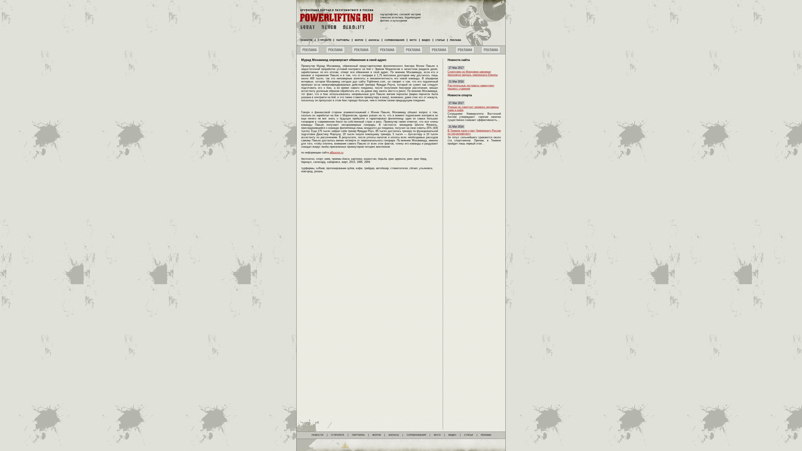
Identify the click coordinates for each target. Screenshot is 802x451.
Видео (426, 40)
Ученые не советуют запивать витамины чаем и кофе (473, 108)
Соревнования (394, 40)
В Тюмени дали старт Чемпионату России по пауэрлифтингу (474, 132)
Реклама (455, 40)
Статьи (440, 40)
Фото (413, 40)
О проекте (324, 40)
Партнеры (342, 40)
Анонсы (373, 40)
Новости (306, 40)
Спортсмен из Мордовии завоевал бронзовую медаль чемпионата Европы (473, 73)
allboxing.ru (336, 152)
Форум (359, 40)
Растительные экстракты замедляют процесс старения (471, 87)
